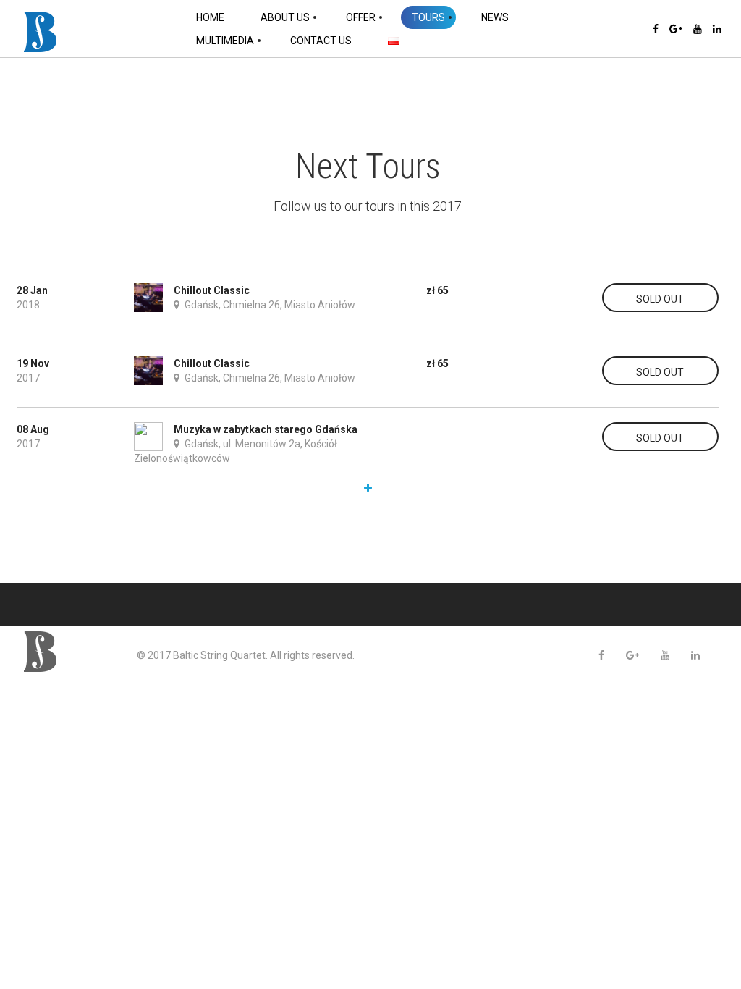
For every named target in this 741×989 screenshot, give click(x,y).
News (495, 17)
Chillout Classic (212, 290)
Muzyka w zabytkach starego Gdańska (265, 429)
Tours (428, 17)
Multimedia (225, 40)
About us (285, 17)
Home (210, 17)
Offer (361, 17)
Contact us (321, 40)
